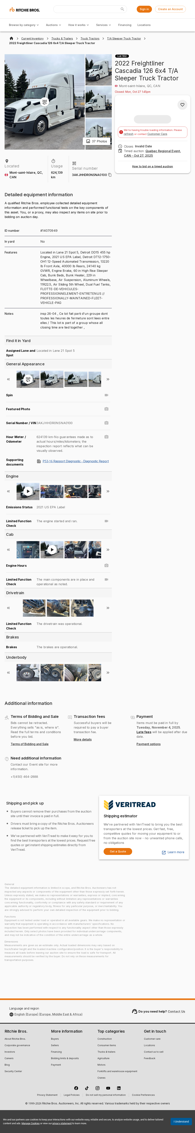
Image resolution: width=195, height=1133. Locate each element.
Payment (56, 1065)
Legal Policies (72, 1095)
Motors (101, 1065)
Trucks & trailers (106, 1052)
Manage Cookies (31, 1123)
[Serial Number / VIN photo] (106, 423)
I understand (181, 1121)
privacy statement (62, 1123)
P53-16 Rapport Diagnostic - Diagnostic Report (76, 461)
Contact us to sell (153, 1052)
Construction (105, 1039)
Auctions (52, 25)
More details (83, 739)
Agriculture (103, 1058)
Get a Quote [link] (118, 851)
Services (102, 25)
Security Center (13, 1071)
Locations (144, 25)
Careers (9, 1058)
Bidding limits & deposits (65, 1058)
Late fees (144, 732)
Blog (7, 1065)
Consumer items (107, 1045)
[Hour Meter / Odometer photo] (106, 437)
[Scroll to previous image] (8, 379)
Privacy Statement (47, 1095)
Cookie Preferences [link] (143, 1095)
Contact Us (176, 1011)
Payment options (149, 744)
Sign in (144, 9)
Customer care (152, 1039)
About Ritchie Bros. (15, 1039)
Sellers (55, 1045)
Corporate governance (17, 1045)
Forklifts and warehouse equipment (117, 1071)
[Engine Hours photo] (106, 565)
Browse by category (22, 25)
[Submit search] (122, 9)
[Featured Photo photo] (106, 409)
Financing (124, 25)
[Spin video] (106, 395)
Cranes (101, 1078)
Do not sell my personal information (106, 1095)
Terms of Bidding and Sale (30, 744)
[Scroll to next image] (108, 379)
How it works (77, 25)
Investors (10, 1052)
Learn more (176, 852)
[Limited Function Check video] (106, 521)
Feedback (149, 1058)
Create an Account (170, 9)
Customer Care (157, 134)
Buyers (55, 1039)
